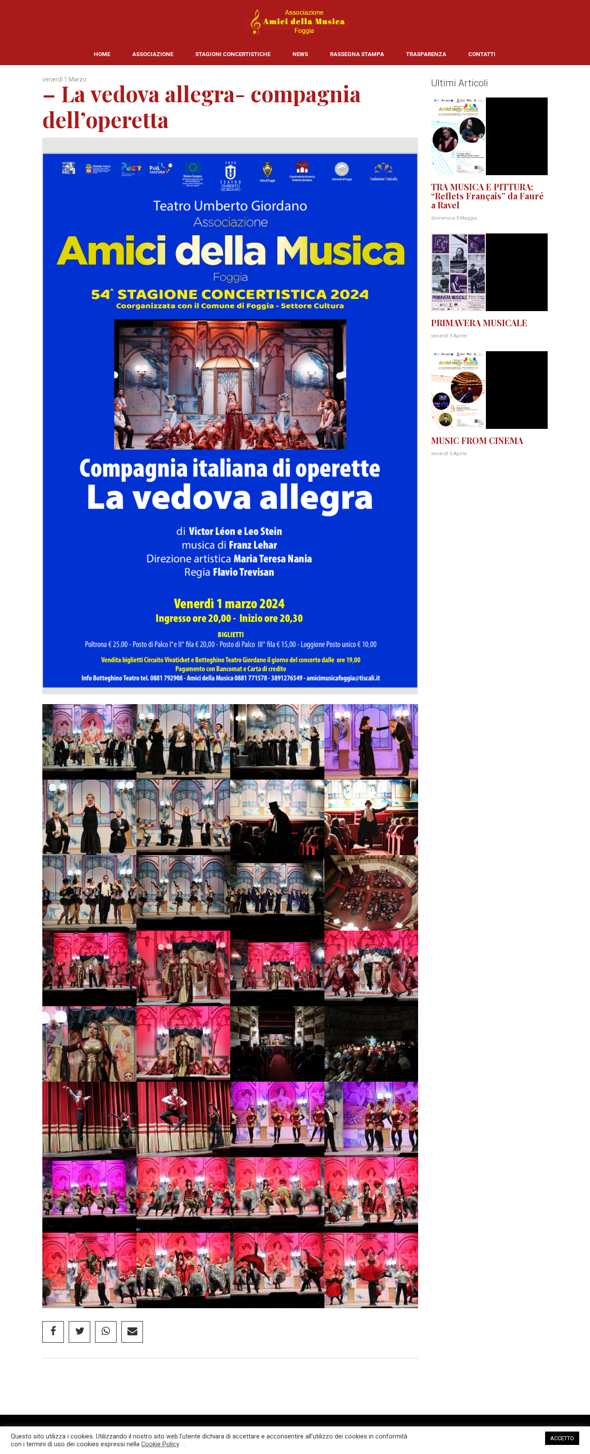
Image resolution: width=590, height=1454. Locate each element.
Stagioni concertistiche (232, 54)
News (300, 54)
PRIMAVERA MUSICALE (479, 322)
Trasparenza (426, 54)
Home (102, 54)
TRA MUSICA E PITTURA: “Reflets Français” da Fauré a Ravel (487, 195)
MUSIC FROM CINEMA (477, 440)
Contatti (481, 54)
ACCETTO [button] (562, 1438)
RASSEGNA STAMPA (357, 54)
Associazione (152, 54)
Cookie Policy (160, 1444)
